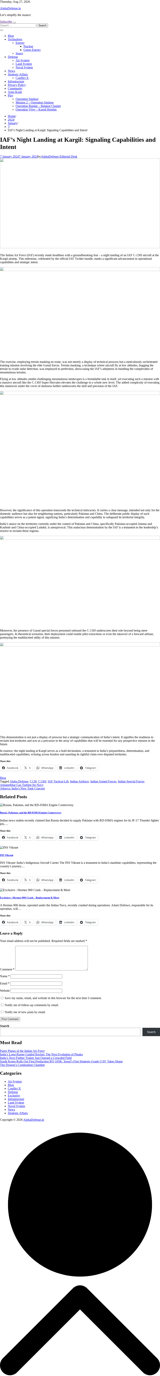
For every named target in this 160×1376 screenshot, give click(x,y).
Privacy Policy (17, 85)
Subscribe (6, 21)
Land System (24, 64)
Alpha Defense (19, 781)
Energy (20, 42)
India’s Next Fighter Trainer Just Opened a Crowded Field (36, 1058)
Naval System (24, 67)
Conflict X (22, 78)
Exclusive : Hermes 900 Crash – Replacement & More (29, 897)
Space (19, 53)
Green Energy (32, 49)
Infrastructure (16, 81)
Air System (22, 60)
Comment (7, 969)
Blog (11, 35)
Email (5, 983)
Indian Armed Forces (103, 781)
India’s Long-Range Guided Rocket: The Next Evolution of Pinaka (41, 1054)
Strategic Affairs (18, 74)
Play (10, 95)
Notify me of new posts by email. (25, 1012)
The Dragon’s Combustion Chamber (22, 1065)
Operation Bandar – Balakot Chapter (38, 106)
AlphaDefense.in (10, 8)
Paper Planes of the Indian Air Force (22, 1051)
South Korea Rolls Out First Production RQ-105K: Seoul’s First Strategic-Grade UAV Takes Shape (61, 1061)
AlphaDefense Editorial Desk (59, 156)
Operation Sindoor (27, 99)
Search (4, 1026)
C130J (42, 781)
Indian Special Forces (131, 781)
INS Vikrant (6, 855)
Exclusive (14, 1095)
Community (15, 88)
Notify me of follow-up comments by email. (32, 1005)
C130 (33, 781)
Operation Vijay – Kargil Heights (36, 109)
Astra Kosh (15, 92)
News (11, 71)
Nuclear (28, 46)
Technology (15, 39)
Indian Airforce (79, 781)
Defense (13, 56)
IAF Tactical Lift (58, 781)
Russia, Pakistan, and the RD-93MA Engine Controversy (30, 812)
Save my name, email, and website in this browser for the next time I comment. (53, 998)
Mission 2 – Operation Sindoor (35, 102)
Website (5, 990)
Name (5, 976)
